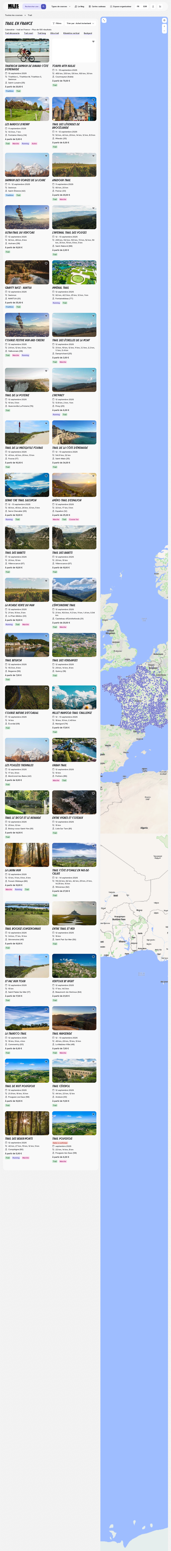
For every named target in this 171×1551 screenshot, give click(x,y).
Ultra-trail (54, 33)
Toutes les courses (14, 15)
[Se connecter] (153, 6)
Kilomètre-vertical (71, 33)
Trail (30, 15)
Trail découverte (12, 33)
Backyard (88, 33)
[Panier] (160, 6)
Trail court (28, 33)
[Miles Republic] (13, 6)
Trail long (42, 33)
